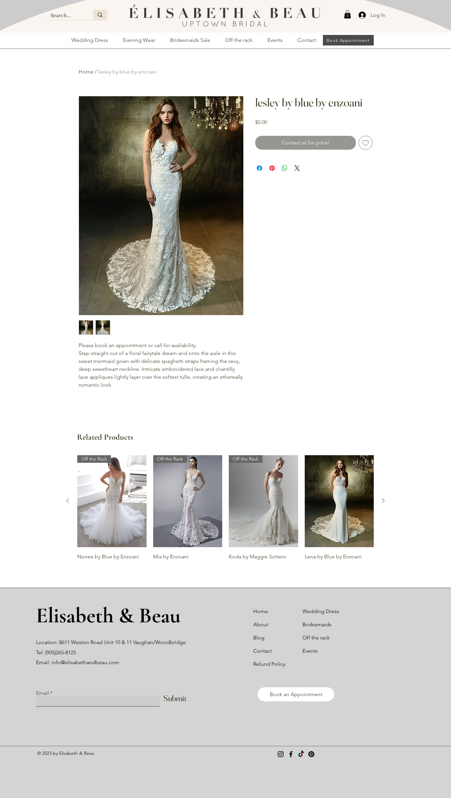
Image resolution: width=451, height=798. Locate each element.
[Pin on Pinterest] (272, 168)
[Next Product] (383, 501)
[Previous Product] (68, 501)
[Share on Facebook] (259, 168)
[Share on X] (297, 168)
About (260, 624)
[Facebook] (291, 754)
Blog (258, 638)
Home (86, 72)
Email (42, 693)
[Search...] (100, 15)
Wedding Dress (320, 611)
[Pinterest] (311, 754)
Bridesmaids (316, 624)
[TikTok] (301, 754)
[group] (225, 512)
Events (310, 651)
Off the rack (316, 638)
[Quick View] (339, 501)
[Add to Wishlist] (365, 143)
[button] (347, 14)
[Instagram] (281, 754)
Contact (262, 651)
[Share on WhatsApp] (285, 168)
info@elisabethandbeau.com (85, 662)
